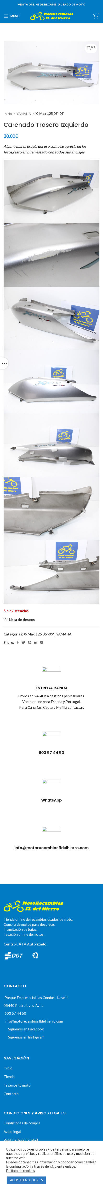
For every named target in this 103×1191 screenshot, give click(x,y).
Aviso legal (12, 1131)
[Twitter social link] (23, 642)
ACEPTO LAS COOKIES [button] (26, 1180)
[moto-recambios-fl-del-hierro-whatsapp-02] (51, 788)
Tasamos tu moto (17, 1085)
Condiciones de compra (22, 1123)
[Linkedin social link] (36, 642)
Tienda (9, 1076)
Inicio (8, 114)
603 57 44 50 (15, 1013)
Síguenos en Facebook (26, 1029)
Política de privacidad (21, 1140)
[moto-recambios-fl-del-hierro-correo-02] (51, 836)
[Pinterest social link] (30, 642)
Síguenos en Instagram (26, 1037)
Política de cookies (20, 1171)
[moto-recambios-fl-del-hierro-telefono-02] (51, 741)
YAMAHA (24, 114)
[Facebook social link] (17, 642)
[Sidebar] (4, 363)
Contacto (11, 1094)
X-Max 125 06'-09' (49, 114)
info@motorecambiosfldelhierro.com (34, 1021)
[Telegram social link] (42, 642)
